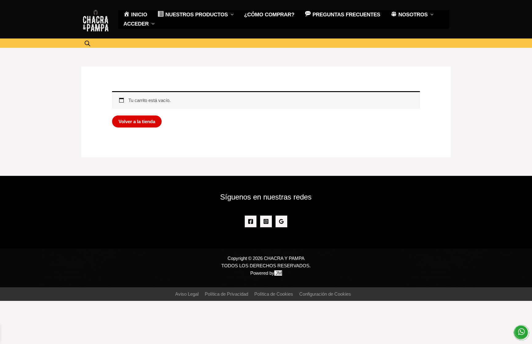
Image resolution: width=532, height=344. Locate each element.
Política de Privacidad (226, 294)
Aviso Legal (187, 294)
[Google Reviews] (281, 221)
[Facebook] (250, 221)
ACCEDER (136, 24)
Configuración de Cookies (325, 294)
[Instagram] (266, 221)
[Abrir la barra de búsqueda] (87, 43)
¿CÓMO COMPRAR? (269, 15)
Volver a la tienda (137, 121)
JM (279, 273)
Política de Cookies (273, 294)
